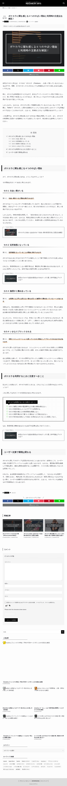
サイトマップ (44, 781)
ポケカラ (14, 492)
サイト (6, 596)
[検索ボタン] (63, 3)
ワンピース (49, 766)
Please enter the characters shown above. (16, 609)
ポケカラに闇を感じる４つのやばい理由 (22, 136)
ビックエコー (26, 766)
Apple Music (12, 761)
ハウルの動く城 (17, 766)
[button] (8, 70)
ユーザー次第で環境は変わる (18, 152)
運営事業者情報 (35, 781)
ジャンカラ (57, 764)
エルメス (5, 764)
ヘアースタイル (35, 766)
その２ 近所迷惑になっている (20, 141)
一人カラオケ (57, 766)
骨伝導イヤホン (26, 769)
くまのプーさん (35, 761)
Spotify (18, 761)
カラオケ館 (39, 764)
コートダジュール (48, 764)
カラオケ (6, 21)
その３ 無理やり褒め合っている (21, 144)
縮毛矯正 (18, 769)
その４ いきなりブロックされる (21, 146)
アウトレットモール (53, 761)
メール (7, 590)
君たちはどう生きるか (8, 769)
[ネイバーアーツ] (33, 3)
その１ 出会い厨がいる (18, 139)
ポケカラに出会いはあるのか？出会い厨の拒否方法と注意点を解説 (40, 232)
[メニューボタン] (3, 3)
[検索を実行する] (62, 632)
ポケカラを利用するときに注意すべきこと (23, 149)
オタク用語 (12, 764)
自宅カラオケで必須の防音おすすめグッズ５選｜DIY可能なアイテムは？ (40, 279)
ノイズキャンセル (7, 766)
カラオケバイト (20, 764)
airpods (5, 761)
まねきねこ (43, 761)
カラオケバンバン (30, 764)
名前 (6, 583)
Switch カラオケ (26, 761)
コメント (7, 562)
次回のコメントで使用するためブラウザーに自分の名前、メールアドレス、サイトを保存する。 (31, 602)
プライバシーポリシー (25, 781)
